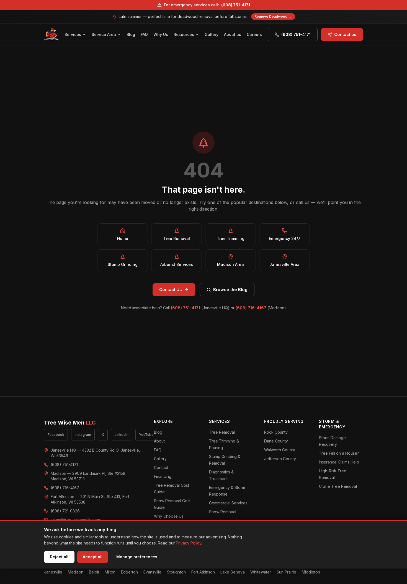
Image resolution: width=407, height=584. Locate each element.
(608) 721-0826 (65, 511)
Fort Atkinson (203, 572)
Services (73, 34)
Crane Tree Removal (338, 486)
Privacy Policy (188, 543)
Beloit (94, 572)
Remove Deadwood (273, 16)
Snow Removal (222, 511)
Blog (131, 34)
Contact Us (170, 289)
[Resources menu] (197, 34)
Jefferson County (280, 458)
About (159, 441)
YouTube (146, 435)
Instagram (83, 435)
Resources (184, 34)
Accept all (92, 556)
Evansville (152, 572)
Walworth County (279, 449)
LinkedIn (121, 435)
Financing (162, 476)
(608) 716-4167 (251, 307)
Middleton (311, 572)
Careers (254, 34)
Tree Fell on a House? (339, 453)
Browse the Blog (230, 289)
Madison (75, 572)
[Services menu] (84, 34)
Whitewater (260, 572)
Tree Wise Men (70, 422)
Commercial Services (228, 503)
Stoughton (176, 572)
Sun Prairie (286, 572)
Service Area (104, 34)
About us (232, 34)
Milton (110, 572)
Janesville (53, 572)
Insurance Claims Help (339, 462)
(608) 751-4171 (235, 4)
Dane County (276, 441)
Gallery (211, 34)
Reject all (59, 556)
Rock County (276, 432)
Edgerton (129, 572)
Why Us (160, 34)
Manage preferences (136, 556)
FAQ (144, 34)
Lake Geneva (232, 572)
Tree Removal (222, 432)
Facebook (56, 435)
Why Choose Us (169, 516)
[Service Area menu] (119, 34)
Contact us (345, 34)
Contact (161, 467)
